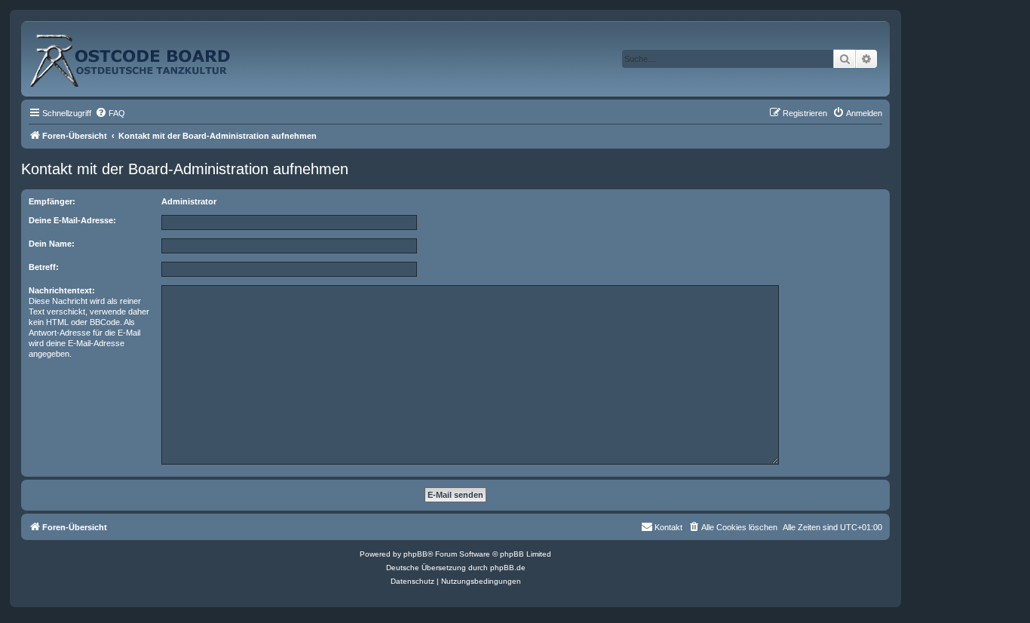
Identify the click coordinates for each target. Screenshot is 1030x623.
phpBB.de (508, 567)
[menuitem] (110, 113)
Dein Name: (52, 243)
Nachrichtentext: (62, 290)
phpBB (415, 554)
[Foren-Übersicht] (146, 55)
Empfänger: (52, 201)
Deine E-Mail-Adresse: (72, 220)
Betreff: (44, 267)
